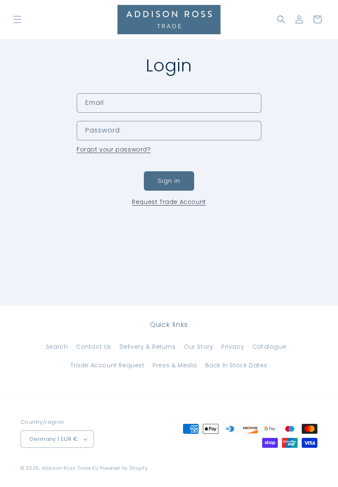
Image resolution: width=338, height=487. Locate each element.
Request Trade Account (169, 202)
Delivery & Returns (148, 347)
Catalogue (269, 347)
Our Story (198, 347)
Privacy (232, 347)
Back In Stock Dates (236, 365)
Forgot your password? (114, 149)
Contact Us (93, 347)
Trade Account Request (107, 365)
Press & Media (175, 365)
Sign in (169, 180)
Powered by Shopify (124, 468)
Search (57, 347)
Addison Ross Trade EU (70, 468)
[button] (17, 19)
